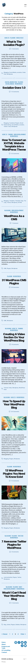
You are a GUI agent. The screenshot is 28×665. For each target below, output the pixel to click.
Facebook (12, 123)
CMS (5, 268)
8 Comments (15, 552)
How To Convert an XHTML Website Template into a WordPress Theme (14, 144)
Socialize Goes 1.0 (13, 87)
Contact (4, 652)
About (4, 644)
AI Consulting (6, 650)
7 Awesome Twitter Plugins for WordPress (14, 545)
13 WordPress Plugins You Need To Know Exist (14, 473)
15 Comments (15, 481)
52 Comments (15, 153)
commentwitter (8, 577)
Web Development (20, 134)
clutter (8, 624)
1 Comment (15, 223)
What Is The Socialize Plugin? (14, 43)
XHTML (20, 202)
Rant (20, 587)
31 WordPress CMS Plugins (14, 281)
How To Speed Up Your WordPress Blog (14, 404)
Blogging (6, 72)
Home (3, 642)
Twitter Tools (7, 126)
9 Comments (15, 344)
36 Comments (15, 411)
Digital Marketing (11, 82)
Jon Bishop (9, 659)
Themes (10, 134)
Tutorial (6, 387)
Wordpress (10, 74)
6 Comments (15, 603)
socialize (19, 72)
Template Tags (19, 200)
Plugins (12, 37)
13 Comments (15, 91)
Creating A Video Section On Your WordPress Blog (14, 337)
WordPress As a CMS (14, 217)
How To (7, 37)
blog (5, 624)
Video (10, 387)
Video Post (19, 37)
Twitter (20, 535)
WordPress (19, 83)
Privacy (4, 662)
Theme (9, 202)
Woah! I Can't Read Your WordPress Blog (14, 596)
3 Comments (15, 49)
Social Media (12, 72)
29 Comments (15, 287)
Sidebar (17, 624)
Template (11, 200)
